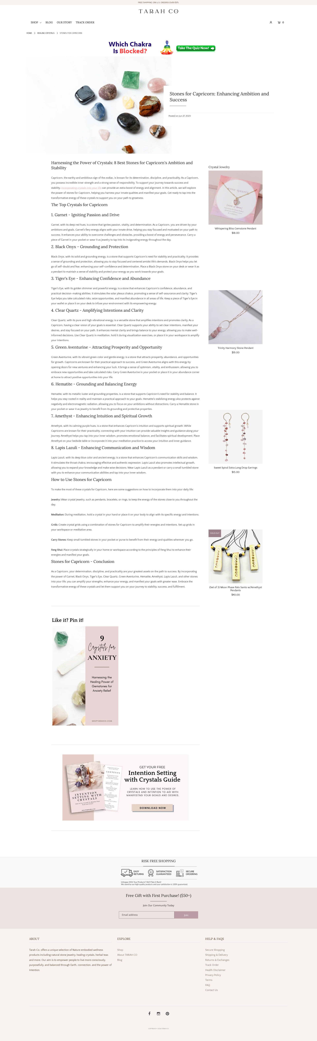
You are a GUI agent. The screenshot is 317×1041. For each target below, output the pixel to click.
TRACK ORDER (85, 22)
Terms (208, 980)
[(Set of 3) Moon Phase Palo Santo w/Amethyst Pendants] (236, 557)
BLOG (49, 22)
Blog (119, 960)
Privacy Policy (213, 975)
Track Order (212, 964)
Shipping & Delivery (216, 954)
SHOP (35, 22)
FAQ (207, 985)
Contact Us (211, 990)
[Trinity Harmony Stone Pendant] (236, 317)
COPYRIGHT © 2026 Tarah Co (158, 1028)
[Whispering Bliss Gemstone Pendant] (236, 198)
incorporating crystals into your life (81, 187)
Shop (120, 949)
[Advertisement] (236, 264)
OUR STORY (64, 22)
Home (29, 33)
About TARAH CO (127, 954)
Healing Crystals (45, 33)
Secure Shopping (215, 949)
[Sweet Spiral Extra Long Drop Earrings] (236, 437)
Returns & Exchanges (217, 960)
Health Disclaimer (215, 970)
